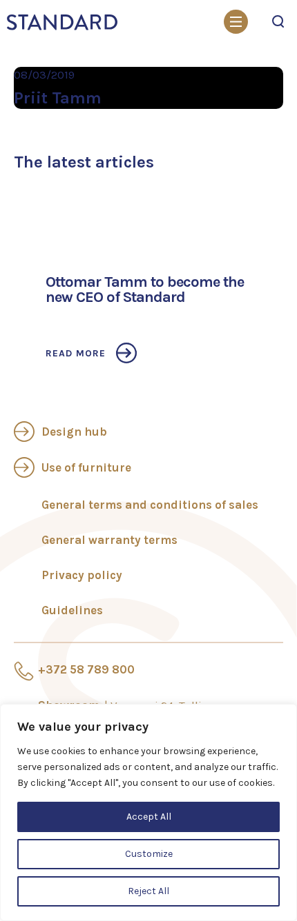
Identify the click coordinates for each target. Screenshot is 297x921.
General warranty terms (109, 540)
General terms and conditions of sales (149, 505)
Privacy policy (81, 575)
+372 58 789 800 (86, 669)
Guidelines (72, 610)
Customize (149, 854)
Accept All (148, 816)
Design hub (74, 431)
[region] (148, 812)
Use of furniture (86, 467)
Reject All (148, 891)
